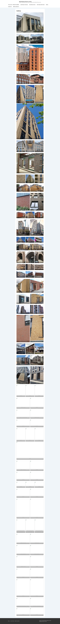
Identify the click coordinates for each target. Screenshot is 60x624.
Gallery (47, 4)
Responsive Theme (44, 621)
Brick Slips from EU (32, 4)
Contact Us (10, 6)
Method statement (16, 6)
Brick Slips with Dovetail (40, 4)
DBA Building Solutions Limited (25, 1)
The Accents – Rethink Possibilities (13, 4)
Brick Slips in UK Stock (24, 4)
